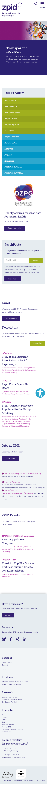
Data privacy (40, 780)
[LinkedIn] (25, 639)
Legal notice (28, 780)
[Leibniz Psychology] (12, 17)
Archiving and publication (11, 684)
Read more (12, 279)
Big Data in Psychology (10, 702)
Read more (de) (14, 228)
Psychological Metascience (12, 699)
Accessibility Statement (13, 780)
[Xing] (18, 639)
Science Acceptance (9, 697)
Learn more (10, 459)
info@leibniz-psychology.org (14, 757)
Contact (8, 615)
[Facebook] (11, 639)
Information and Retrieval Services (15, 682)
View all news (11, 319)
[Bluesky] (4, 639)
